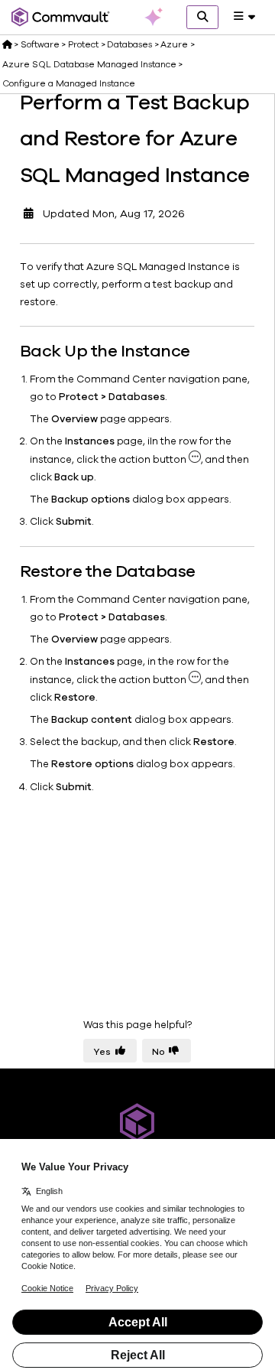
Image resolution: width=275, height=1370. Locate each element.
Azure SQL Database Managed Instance (89, 64)
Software (40, 44)
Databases (129, 44)
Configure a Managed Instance (68, 83)
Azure (174, 44)
